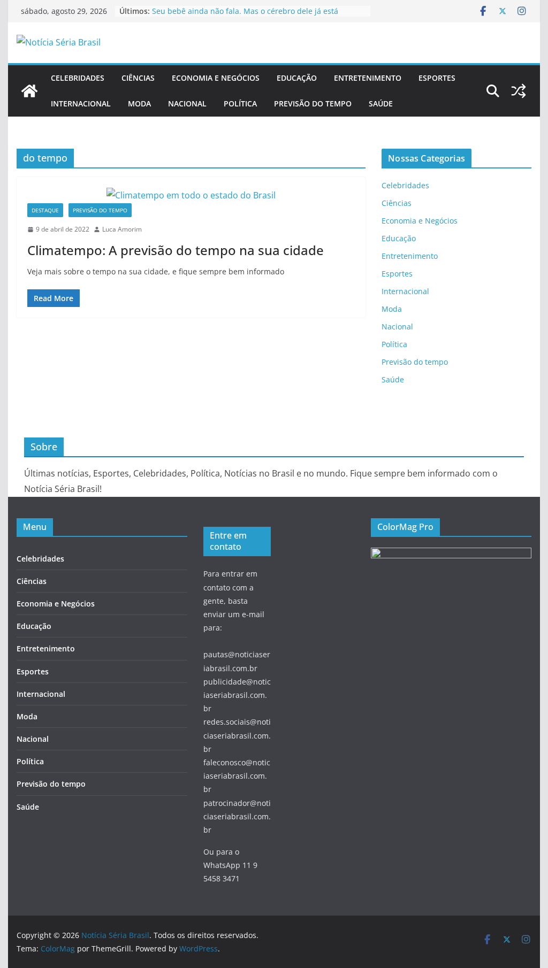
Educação (297, 78)
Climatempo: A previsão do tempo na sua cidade (175, 250)
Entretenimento (367, 78)
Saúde (381, 103)
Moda (139, 103)
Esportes (436, 78)
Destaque (45, 210)
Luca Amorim (122, 229)
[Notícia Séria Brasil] (29, 91)
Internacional (81, 103)
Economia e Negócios (216, 78)
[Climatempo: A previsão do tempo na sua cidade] (191, 195)
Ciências (138, 78)
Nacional (187, 103)
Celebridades (77, 78)
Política (240, 103)
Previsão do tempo (313, 103)
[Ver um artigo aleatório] (518, 91)
